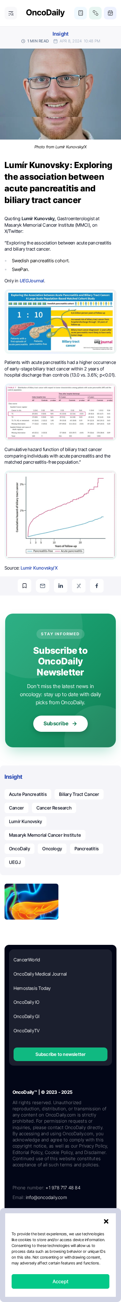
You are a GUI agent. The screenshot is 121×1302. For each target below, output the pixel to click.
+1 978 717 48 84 (62, 1187)
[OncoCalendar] (110, 13)
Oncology (52, 848)
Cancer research (54, 807)
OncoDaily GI (27, 1016)
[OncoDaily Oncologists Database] (95, 13)
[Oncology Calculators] (80, 13)
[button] (106, 1221)
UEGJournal (32, 280)
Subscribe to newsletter (60, 1054)
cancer (16, 807)
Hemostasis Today (32, 988)
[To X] (79, 586)
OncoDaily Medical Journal (40, 974)
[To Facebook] (97, 586)
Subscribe (56, 723)
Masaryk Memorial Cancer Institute (45, 835)
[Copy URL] (24, 586)
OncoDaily (19, 848)
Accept (60, 1281)
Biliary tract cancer (79, 794)
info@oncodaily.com (46, 1197)
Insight (60, 34)
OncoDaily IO (27, 1002)
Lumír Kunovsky (25, 821)
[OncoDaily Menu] (11, 13)
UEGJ (15, 862)
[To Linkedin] (60, 586)
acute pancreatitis (28, 794)
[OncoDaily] (45, 13)
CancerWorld (27, 959)
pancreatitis (87, 848)
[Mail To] (42, 586)
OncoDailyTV (27, 1030)
